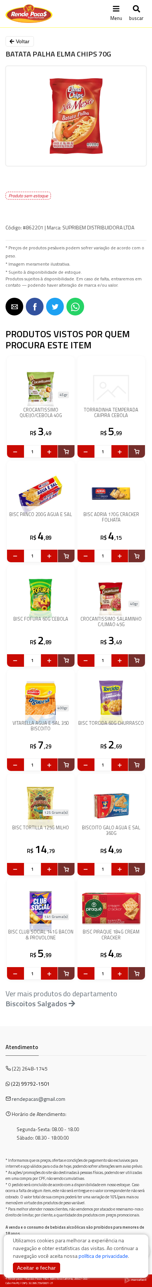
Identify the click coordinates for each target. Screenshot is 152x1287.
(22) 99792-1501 (30, 1084)
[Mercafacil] (135, 1279)
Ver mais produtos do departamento (61, 998)
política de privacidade (103, 1256)
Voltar (22, 41)
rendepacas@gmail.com (38, 1099)
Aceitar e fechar (36, 1268)
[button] (14, 306)
